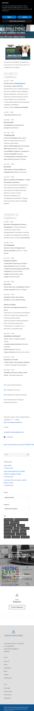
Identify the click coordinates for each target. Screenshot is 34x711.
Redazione (8, 28)
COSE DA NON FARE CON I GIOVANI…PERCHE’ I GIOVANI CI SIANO (15, 473)
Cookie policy (8, 695)
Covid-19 (6, 661)
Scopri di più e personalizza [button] (17, 21)
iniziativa (15, 531)
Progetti (6, 674)
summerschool (21, 534)
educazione (8, 528)
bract (6, 522)
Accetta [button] (25, 17)
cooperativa (15, 522)
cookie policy (5, 10)
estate (16, 528)
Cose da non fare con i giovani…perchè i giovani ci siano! (15, 481)
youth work (25, 537)
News (12, 31)
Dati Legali (7, 688)
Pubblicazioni (8, 678)
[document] (17, 8)
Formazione (7, 668)
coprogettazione (10, 525)
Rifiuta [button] (9, 17)
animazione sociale (21, 519)
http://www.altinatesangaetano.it (13, 422)
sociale (23, 531)
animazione (8, 519)
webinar (7, 537)
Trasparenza (7, 698)
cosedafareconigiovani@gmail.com (14, 432)
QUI (5, 385)
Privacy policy (8, 691)
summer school (9, 534)
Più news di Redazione (17, 607)
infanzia (7, 531)
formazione (25, 528)
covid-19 (20, 525)
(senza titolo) (7, 465)
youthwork (16, 537)
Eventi (5, 664)
